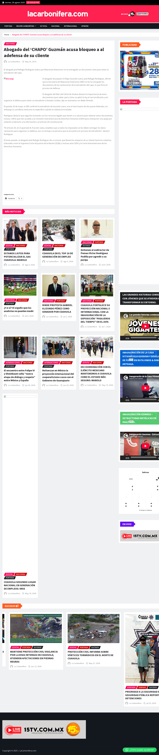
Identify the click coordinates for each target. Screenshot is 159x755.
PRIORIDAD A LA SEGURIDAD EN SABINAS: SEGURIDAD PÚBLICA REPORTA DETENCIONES (84, 695)
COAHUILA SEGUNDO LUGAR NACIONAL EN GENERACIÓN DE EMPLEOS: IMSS (20, 585)
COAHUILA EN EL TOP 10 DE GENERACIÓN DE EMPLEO (57, 255)
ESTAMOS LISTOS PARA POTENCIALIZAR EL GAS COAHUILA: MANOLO (17, 257)
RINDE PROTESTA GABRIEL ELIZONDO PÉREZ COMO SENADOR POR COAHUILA (57, 308)
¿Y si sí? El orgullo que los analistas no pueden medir (19, 309)
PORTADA (8, 26)
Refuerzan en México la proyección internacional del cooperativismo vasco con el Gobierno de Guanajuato (58, 375)
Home (6, 34)
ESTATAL (43, 26)
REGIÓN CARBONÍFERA (25, 26)
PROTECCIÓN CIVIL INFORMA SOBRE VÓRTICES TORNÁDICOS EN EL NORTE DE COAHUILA (27, 655)
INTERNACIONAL (70, 26)
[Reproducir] (123, 338)
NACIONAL (55, 26)
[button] (140, 750)
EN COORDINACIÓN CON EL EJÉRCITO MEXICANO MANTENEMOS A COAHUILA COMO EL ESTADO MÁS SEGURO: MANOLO (96, 373)
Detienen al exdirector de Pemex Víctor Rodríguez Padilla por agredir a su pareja (95, 255)
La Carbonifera (14, 61)
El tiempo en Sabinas (145, 510)
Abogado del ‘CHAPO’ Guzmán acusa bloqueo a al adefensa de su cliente (42, 34)
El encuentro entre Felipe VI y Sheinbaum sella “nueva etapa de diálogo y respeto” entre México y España (19, 375)
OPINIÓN (84, 26)
